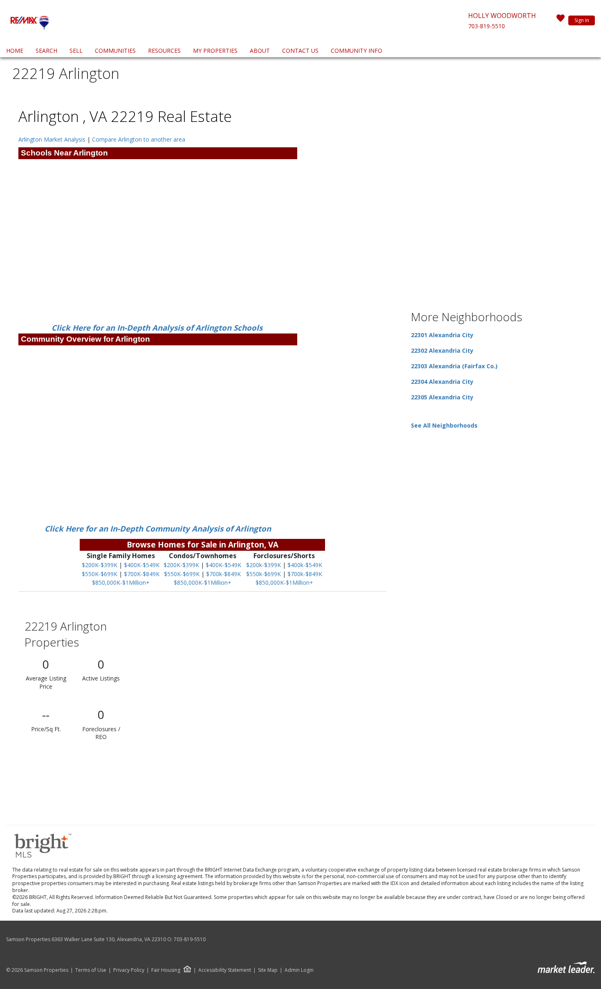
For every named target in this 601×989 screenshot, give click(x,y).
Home (14, 50)
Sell (76, 50)
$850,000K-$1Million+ (121, 582)
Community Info (356, 50)
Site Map (268, 970)
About (260, 50)
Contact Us (300, 50)
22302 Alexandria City (442, 350)
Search (46, 50)
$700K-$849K (141, 574)
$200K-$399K (99, 565)
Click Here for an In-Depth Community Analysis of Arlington (158, 528)
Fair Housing (165, 969)
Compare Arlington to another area (138, 139)
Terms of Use (90, 970)
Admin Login (299, 970)
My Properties (215, 50)
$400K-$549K (141, 565)
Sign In (581, 20)
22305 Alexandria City (442, 397)
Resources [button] (164, 50)
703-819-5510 (486, 26)
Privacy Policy (128, 970)
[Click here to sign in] (560, 20)
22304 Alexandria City (442, 381)
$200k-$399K (263, 565)
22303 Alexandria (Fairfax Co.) (454, 366)
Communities (115, 50)
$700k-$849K (223, 574)
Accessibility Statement (224, 970)
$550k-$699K (263, 574)
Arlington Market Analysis (51, 139)
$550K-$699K (99, 574)
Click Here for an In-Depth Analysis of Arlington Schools (158, 327)
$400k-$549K (304, 565)
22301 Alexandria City (442, 335)
